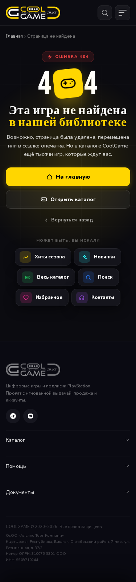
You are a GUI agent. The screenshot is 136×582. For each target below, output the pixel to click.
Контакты (102, 297)
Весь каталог (53, 277)
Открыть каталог (73, 199)
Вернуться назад (72, 220)
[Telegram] (13, 416)
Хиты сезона (50, 257)
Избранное (49, 297)
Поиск (105, 277)
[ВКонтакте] (30, 416)
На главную (73, 176)
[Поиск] (105, 12)
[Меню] (122, 12)
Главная (14, 36)
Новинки (104, 257)
